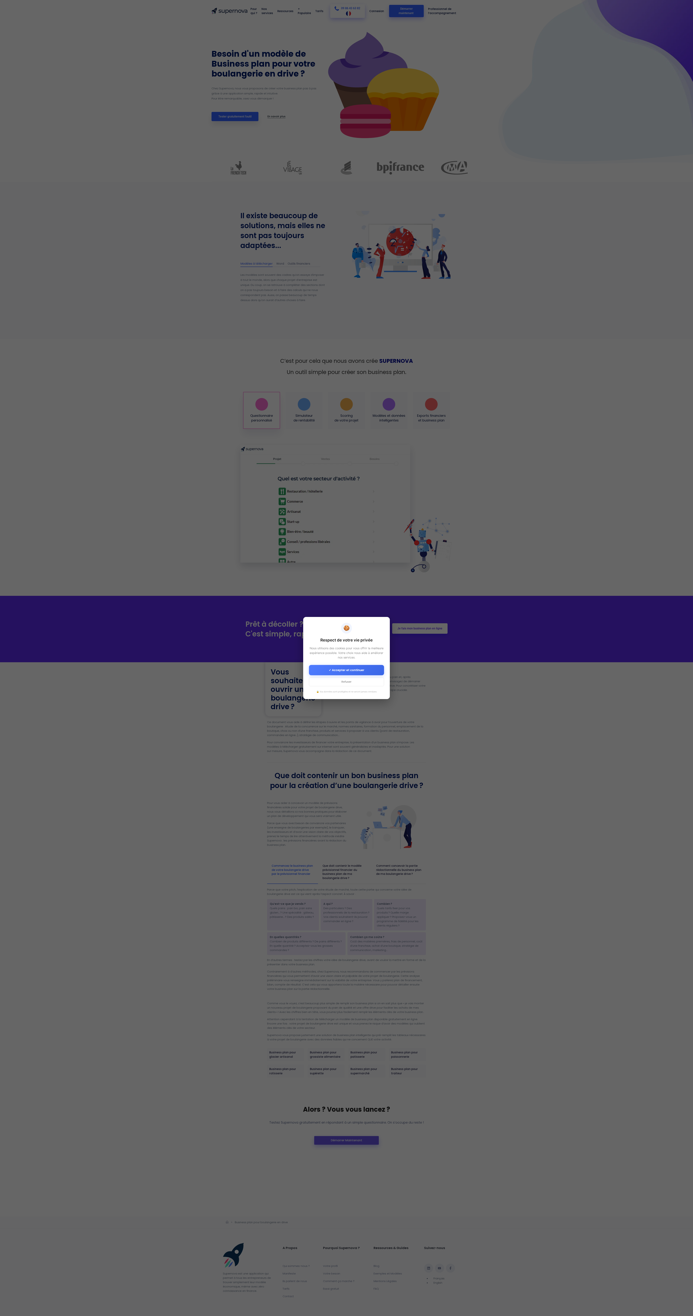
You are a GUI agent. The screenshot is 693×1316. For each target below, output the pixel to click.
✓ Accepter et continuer (346, 670)
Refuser (346, 682)
